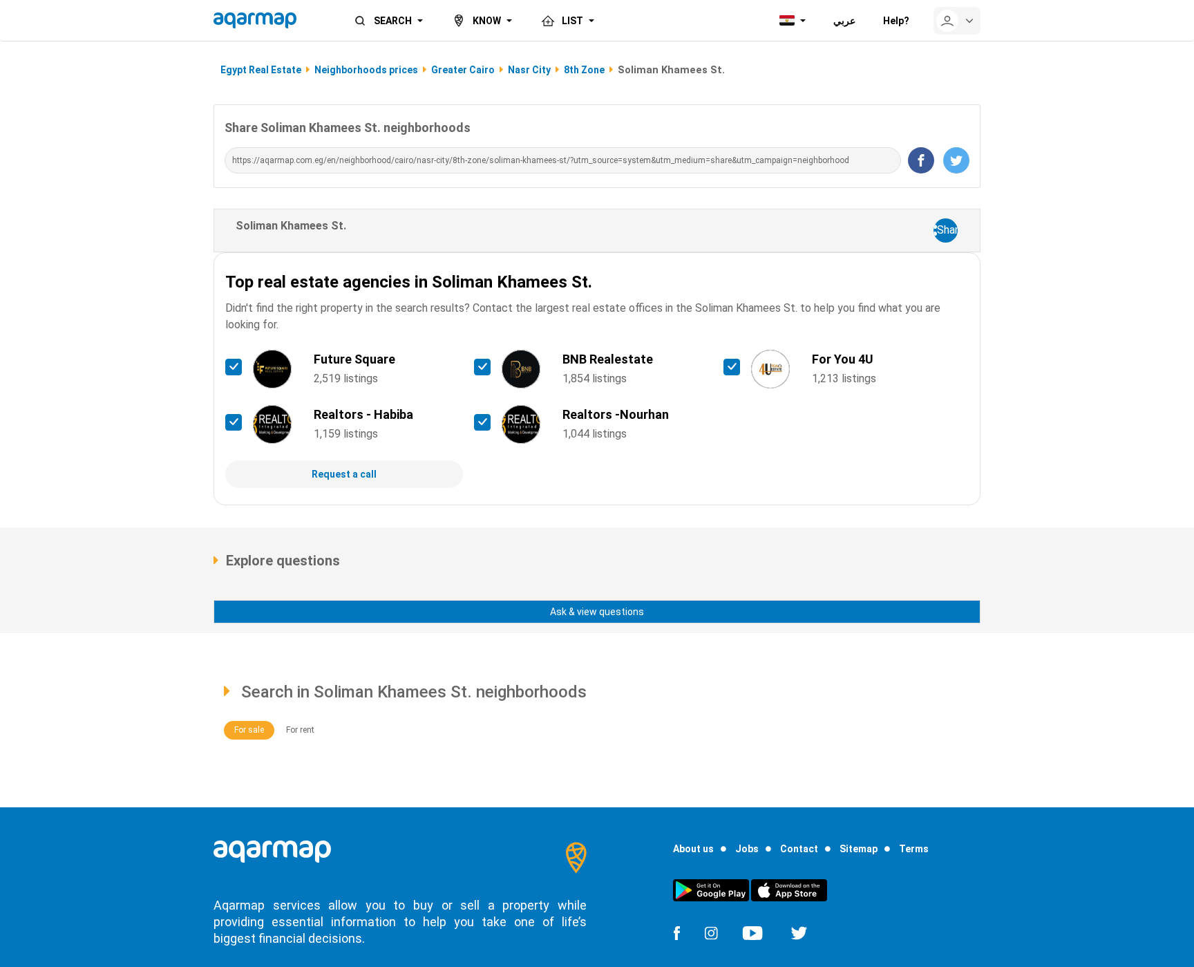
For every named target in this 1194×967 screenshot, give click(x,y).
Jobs (747, 848)
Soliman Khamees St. (291, 225)
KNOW (487, 20)
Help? (896, 20)
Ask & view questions (597, 611)
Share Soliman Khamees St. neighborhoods (348, 127)
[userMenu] (957, 21)
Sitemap (859, 848)
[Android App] (711, 889)
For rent (300, 730)
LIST (572, 20)
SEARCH (393, 20)
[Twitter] (799, 931)
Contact (799, 848)
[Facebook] (676, 931)
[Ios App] (789, 889)
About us (693, 848)
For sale (249, 730)
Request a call (344, 474)
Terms (914, 848)
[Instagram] (711, 931)
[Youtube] (752, 931)
